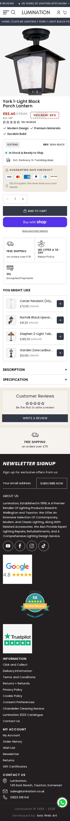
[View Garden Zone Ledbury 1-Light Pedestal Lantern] (60, 352)
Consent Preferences (18, 702)
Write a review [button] (35, 418)
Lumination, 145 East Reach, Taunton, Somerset (36, 783)
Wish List (9, 748)
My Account (11, 735)
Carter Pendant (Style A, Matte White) (36, 301)
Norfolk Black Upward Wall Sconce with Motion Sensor (36, 317)
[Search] (13, 12)
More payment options (35, 231)
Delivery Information (17, 671)
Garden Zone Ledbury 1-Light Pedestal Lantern (36, 350)
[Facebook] (20, 546)
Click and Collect (15, 665)
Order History (12, 741)
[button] (11, 122)
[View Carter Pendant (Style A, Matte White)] (60, 303)
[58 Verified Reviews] (35, 620)
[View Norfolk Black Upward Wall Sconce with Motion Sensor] (60, 320)
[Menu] (6, 12)
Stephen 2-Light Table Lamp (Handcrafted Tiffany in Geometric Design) (36, 334)
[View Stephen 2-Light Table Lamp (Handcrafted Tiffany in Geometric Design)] (60, 336)
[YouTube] (8, 546)
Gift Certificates (15, 766)
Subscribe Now (51, 483)
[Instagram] (32, 546)
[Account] (59, 12)
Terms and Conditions (19, 677)
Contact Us (11, 721)
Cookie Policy (12, 696)
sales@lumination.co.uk (27, 791)
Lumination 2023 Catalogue (23, 715)
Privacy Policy (12, 690)
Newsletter (11, 754)
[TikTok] (43, 546)
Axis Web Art (47, 815)
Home (6, 21)
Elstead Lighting (24, 21)
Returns (8, 760)
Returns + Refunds (16, 683)
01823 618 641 (19, 797)
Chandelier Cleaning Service (23, 708)
